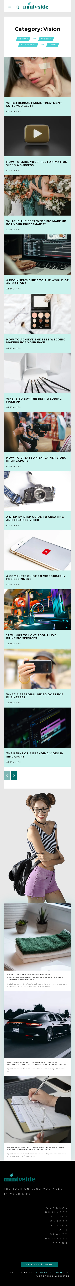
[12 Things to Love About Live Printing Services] (37, 609)
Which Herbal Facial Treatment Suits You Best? (34, 104)
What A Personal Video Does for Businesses (35, 696)
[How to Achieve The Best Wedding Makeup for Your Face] (37, 314)
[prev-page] (7, 775)
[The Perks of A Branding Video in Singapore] (37, 728)
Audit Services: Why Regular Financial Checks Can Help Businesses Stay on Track (35, 1148)
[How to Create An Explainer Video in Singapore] (37, 432)
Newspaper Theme (50, 1273)
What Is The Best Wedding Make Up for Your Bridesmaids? (36, 223)
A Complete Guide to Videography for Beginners (36, 577)
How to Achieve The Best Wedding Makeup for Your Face (36, 341)
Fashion (46, 39)
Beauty (23, 39)
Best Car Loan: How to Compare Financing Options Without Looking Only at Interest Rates (36, 1063)
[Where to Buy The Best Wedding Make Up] (37, 373)
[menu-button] (9, 7)
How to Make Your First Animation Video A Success (37, 163)
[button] (17, 7)
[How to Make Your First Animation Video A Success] (37, 136)
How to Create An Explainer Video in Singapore (36, 459)
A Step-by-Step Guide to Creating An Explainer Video (35, 518)
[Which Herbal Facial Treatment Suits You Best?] (37, 77)
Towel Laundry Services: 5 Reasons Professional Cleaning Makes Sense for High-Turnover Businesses (35, 977)
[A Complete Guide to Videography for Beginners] (37, 550)
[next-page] (14, 775)
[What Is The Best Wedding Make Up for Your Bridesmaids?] (37, 195)
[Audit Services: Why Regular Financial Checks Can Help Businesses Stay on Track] (37, 1109)
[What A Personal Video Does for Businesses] (37, 669)
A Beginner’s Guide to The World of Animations (37, 282)
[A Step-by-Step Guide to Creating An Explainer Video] (37, 491)
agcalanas (13, 111)
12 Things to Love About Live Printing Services (31, 637)
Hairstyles (28, 45)
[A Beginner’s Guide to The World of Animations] (37, 254)
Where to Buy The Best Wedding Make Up (34, 400)
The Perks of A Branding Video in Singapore (35, 755)
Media (53, 45)
